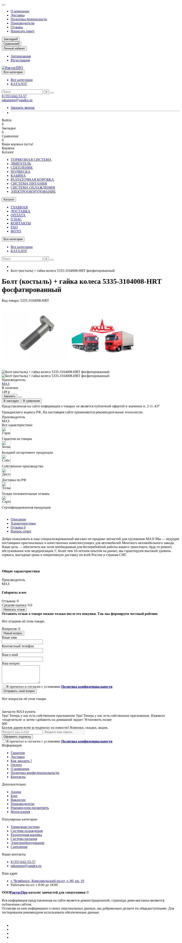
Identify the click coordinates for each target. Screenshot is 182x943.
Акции (16, 792)
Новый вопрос (13, 633)
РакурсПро (19, 892)
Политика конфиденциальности (35, 773)
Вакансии (18, 800)
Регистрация (20, 60)
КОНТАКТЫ (21, 223)
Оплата (16, 765)
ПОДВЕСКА (20, 171)
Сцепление (19, 847)
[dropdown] (3, 5)
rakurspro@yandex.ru (17, 100)
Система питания (24, 839)
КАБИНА (18, 175)
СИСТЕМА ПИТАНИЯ (29, 183)
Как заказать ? (21, 761)
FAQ (14, 227)
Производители (22, 23)
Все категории (22, 80)
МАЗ (5, 384)
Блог (14, 796)
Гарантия (18, 753)
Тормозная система (25, 827)
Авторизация (21, 56)
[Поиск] (51, 92)
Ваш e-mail (10, 655)
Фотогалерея (20, 812)
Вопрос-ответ (21, 531)
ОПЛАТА (18, 215)
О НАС (16, 219)
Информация (12, 745)
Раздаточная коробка (26, 835)
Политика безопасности (29, 19)
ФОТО (16, 231)
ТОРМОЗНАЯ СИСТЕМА (31, 159)
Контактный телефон (18, 646)
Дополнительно (14, 784)
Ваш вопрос (11, 663)
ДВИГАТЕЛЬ (21, 163)
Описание (18, 519)
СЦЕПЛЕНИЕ (22, 167)
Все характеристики (17, 425)
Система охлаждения (27, 831)
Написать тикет (22, 31)
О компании (20, 11)
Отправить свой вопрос (19, 691)
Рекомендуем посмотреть (30, 808)
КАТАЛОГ (19, 84)
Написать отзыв (14, 609)
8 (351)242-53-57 (14, 96)
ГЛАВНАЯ (19, 207)
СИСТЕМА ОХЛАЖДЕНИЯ (33, 187)
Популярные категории (19, 819)
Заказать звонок (23, 107)
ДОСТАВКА (20, 211)
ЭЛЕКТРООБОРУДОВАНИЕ (33, 191)
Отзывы (17, 27)
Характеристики (23, 523)
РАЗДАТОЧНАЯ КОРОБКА (32, 179)
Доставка (18, 15)
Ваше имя (9, 637)
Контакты (18, 777)
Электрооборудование (27, 843)
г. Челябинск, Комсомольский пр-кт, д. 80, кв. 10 (47, 881)
